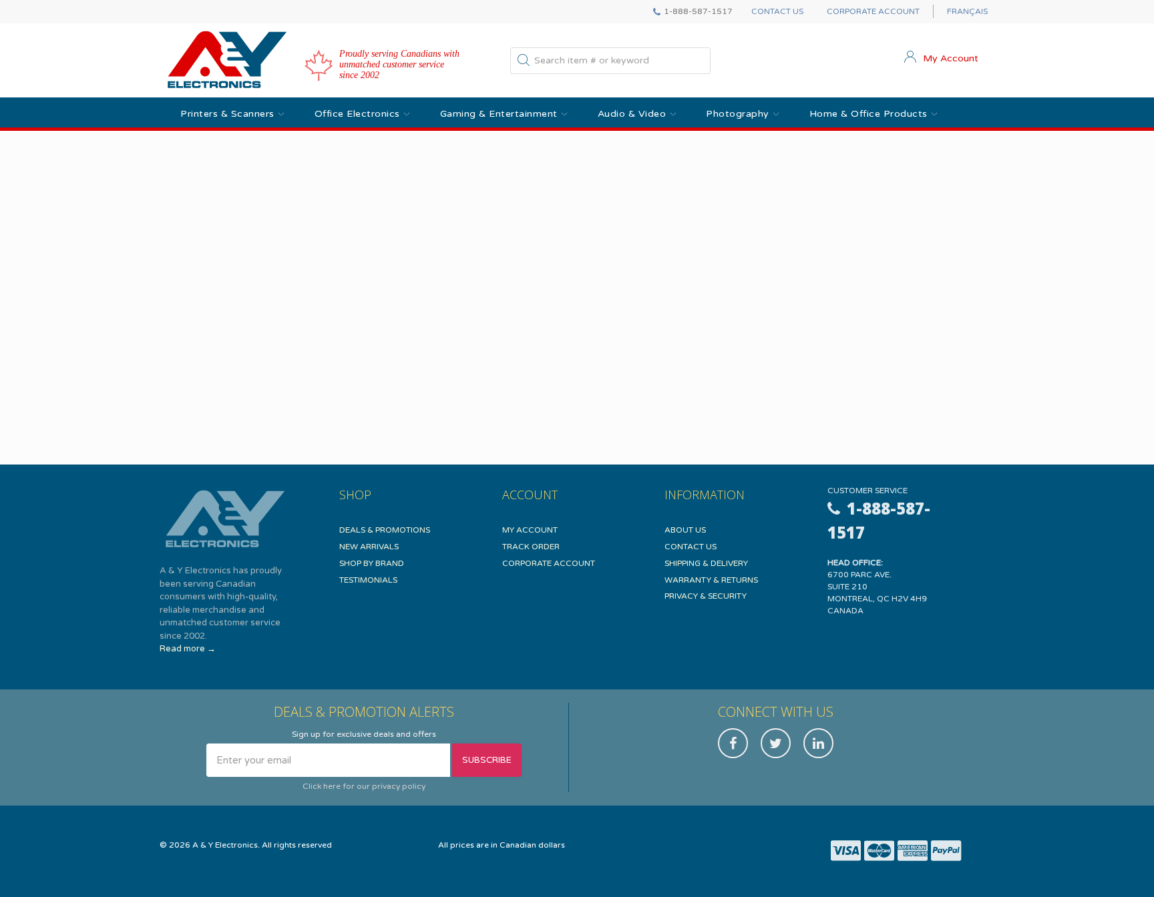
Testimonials (368, 580)
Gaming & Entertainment (499, 113)
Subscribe (487, 760)
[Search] (523, 62)
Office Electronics (357, 113)
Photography (737, 113)
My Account (530, 530)
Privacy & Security (705, 596)
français (967, 11)
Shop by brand (371, 563)
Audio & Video (632, 113)
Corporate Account (873, 11)
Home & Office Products (868, 113)
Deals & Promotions (384, 530)
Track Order (531, 546)
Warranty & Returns (711, 580)
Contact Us (777, 11)
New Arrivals (369, 546)
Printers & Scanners (227, 113)
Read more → (188, 648)
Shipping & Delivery (706, 563)
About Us (685, 530)
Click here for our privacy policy (364, 786)
